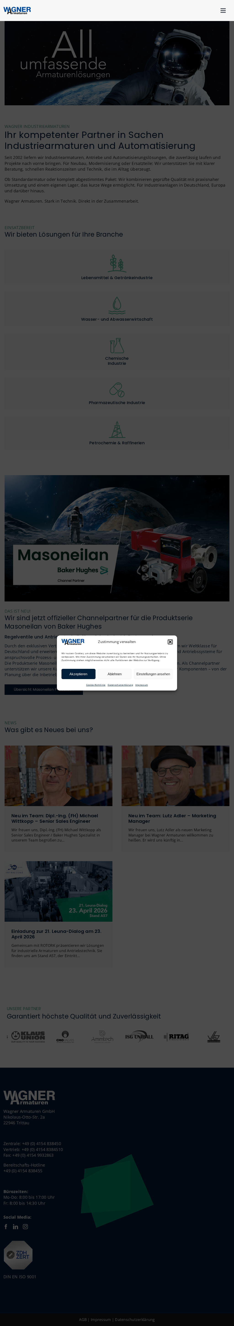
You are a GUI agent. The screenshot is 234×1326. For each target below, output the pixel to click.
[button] (170, 642)
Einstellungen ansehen (153, 674)
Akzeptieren (78, 674)
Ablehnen (115, 674)
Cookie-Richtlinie (96, 684)
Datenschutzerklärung (120, 684)
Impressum (141, 684)
